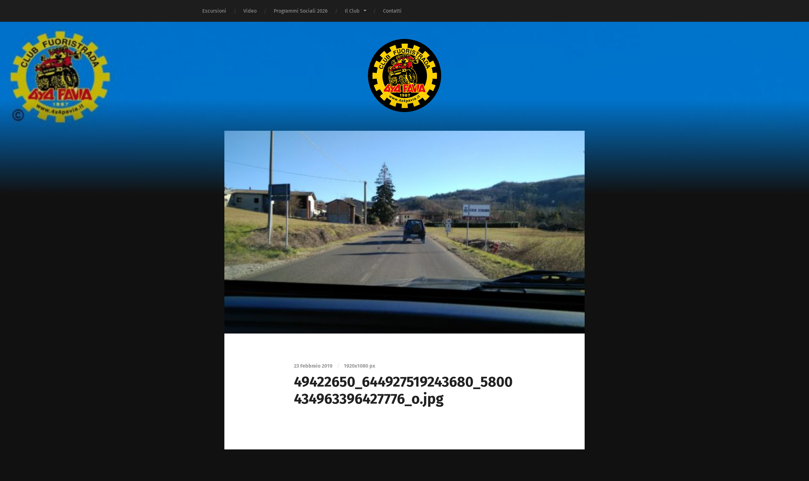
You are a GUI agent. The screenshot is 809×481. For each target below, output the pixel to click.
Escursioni (214, 11)
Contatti (392, 11)
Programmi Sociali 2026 (301, 11)
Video (250, 11)
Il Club (352, 11)
